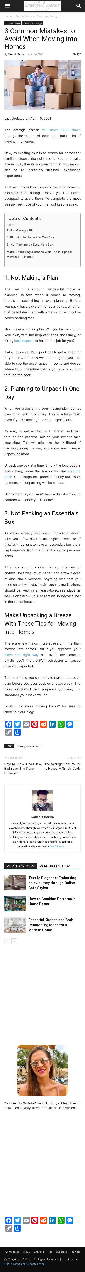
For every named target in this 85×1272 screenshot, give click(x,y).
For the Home (24, 16)
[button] (7, 6)
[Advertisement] (42, 993)
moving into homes (28, 746)
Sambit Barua (16, 54)
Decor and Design (47, 16)
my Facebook (58, 846)
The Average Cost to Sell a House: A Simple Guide (62, 766)
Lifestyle (39, 1252)
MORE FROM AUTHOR (54, 866)
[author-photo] (42, 811)
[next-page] (14, 941)
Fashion (75, 1252)
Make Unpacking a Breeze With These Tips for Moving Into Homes (39, 254)
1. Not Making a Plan (21, 230)
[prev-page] (7, 941)
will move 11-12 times (61, 130)
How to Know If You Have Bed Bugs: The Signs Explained (23, 768)
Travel (27, 1252)
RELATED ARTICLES (20, 866)
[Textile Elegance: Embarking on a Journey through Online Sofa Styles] (15, 882)
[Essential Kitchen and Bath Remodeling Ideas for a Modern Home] (15, 925)
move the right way (21, 655)
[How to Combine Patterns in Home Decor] (15, 903)
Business (61, 1252)
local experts (24, 341)
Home (8, 16)
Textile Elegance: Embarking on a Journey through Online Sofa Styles (52, 883)
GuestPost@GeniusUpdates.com (24, 1264)
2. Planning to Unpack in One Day (30, 237)
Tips (50, 1252)
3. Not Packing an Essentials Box (30, 244)
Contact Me (12, 1252)
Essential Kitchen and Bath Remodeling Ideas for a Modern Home (50, 925)
